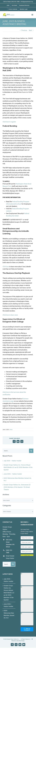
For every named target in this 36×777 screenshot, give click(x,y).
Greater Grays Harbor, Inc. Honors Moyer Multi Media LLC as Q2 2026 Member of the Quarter (18, 467)
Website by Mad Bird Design (18, 640)
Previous (24, 30)
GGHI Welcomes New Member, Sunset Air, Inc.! (9, 614)
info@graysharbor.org (27, 1)
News (11, 429)
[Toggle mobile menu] (32, 15)
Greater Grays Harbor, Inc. (13, 639)
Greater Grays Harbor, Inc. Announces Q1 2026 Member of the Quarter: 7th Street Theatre (17, 487)
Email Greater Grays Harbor (10, 557)
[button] (27, 579)
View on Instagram (27, 629)
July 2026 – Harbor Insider (12, 461)
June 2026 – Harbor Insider (13, 474)
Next (30, 30)
